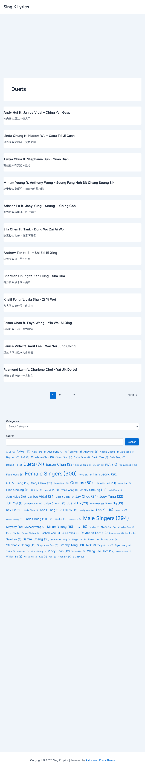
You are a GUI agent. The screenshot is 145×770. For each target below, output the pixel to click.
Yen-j (53, 557)
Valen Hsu (23, 551)
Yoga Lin (64, 556)
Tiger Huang (123, 545)
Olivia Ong (127, 527)
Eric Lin (98, 465)
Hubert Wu (51, 490)
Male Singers (106, 518)
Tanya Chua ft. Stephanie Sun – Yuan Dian (36, 159)
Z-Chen (78, 557)
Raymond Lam (94, 533)
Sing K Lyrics (16, 6)
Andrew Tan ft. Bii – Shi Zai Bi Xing (30, 253)
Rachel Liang (50, 532)
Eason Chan (60, 464)
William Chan (123, 551)
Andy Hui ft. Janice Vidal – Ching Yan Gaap (37, 112)
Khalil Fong (51, 510)
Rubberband (116, 533)
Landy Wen (86, 510)
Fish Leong (105, 474)
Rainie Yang (70, 532)
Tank (91, 545)
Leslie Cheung (14, 519)
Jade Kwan (115, 490)
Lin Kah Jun (75, 519)
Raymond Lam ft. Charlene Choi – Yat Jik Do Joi (40, 369)
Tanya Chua (105, 545)
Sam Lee (13, 539)
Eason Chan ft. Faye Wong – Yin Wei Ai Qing (38, 323)
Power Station (30, 533)
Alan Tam (39, 451)
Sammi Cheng (36, 539)
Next (132, 395)
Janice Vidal (41, 496)
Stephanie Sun (47, 545)
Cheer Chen (64, 457)
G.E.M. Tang (17, 483)
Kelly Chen (31, 510)
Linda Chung (35, 519)
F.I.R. (111, 464)
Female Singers (51, 473)
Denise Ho (14, 464)
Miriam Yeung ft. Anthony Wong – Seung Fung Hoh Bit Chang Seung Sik (59, 182)
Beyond (12, 457)
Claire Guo (82, 457)
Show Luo (95, 539)
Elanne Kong (83, 465)
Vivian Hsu (78, 551)
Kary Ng (114, 503)
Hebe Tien (125, 483)
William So (14, 556)
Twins (11, 551)
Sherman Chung (60, 539)
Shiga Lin (79, 539)
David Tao (99, 457)
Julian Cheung (54, 503)
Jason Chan (65, 496)
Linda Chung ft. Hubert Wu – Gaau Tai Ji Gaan (39, 136)
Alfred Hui (73, 451)
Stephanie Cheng (21, 545)
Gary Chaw (41, 483)
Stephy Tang (72, 545)
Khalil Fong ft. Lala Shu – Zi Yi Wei (30, 299)
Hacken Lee (105, 483)
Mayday (14, 527)
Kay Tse (14, 510)
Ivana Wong (70, 489)
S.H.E (130, 533)
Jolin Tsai (14, 503)
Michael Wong (34, 527)
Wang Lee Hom (100, 551)
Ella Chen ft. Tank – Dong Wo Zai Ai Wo (34, 229)
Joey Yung (111, 496)
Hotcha (36, 490)
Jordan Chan (33, 503)
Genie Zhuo (61, 483)
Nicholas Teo (110, 527)
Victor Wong (38, 551)
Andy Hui (90, 451)
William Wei (30, 557)
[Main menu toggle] (137, 7)
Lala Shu (70, 510)
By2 (25, 457)
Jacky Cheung (93, 490)
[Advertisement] (72, 41)
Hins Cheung (18, 490)
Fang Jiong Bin (128, 465)
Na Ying (94, 527)
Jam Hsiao (16, 496)
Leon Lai (121, 510)
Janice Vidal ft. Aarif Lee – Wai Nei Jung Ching (40, 346)
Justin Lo (77, 503)
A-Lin (10, 452)
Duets (34, 464)
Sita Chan (111, 539)
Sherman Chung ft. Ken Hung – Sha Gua (34, 276)
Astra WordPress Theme (100, 760)
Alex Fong (55, 451)
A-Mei (23, 451)
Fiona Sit (85, 474)
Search (10, 435)
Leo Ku (104, 510)
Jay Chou (86, 496)
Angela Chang (109, 451)
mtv (81, 527)
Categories (12, 421)
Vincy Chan (59, 551)
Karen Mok (97, 503)
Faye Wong (14, 474)
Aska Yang (127, 452)
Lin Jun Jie (57, 519)
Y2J (43, 556)
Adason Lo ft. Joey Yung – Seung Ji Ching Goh (40, 206)
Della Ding (118, 457)
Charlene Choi (42, 457)
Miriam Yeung (60, 527)
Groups (81, 482)
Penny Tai (13, 533)
